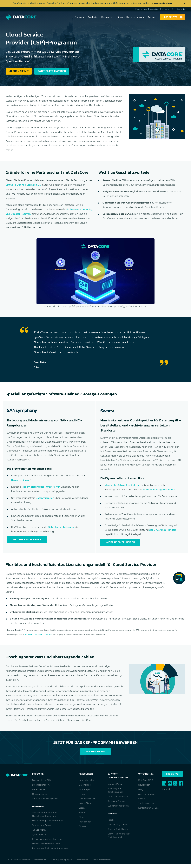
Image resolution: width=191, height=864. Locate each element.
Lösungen (79, 17)
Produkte (92, 17)
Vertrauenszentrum (102, 859)
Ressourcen (107, 17)
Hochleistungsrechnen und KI (46, 843)
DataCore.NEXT (145, 780)
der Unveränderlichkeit (162, 530)
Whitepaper (84, 789)
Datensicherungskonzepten (159, 489)
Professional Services (118, 796)
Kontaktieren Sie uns (148, 808)
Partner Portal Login (118, 829)
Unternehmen (141, 9)
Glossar (82, 826)
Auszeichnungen (146, 794)
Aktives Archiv (39, 830)
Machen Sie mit (95, 751)
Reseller (111, 820)
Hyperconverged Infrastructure (47, 820)
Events (82, 812)
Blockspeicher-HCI (41, 785)
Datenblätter (85, 785)
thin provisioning (20, 480)
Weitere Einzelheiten (26, 539)
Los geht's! (172, 774)
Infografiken (85, 803)
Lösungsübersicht (87, 798)
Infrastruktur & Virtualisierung (47, 839)
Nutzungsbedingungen (61, 859)
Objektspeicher (39, 794)
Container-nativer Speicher (45, 798)
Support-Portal (115, 784)
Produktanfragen (116, 801)
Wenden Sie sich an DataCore (38, 635)
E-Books (83, 794)
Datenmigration (45, 498)
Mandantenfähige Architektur (122, 485)
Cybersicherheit (39, 834)
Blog (81, 817)
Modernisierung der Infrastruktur (41, 487)
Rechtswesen (82, 859)
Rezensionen (85, 821)
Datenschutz (40, 859)
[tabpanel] (95, 350)
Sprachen (166, 9)
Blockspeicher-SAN (41, 780)
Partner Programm (117, 824)
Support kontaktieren (118, 806)
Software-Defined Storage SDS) (24, 185)
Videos (82, 808)
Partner (152, 17)
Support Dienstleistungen (130, 17)
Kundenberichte (87, 780)
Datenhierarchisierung (61, 527)
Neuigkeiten (144, 785)
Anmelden (154, 9)
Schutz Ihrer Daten (41, 825)
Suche (179, 9)
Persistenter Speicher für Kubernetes (50, 848)
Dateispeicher (39, 789)
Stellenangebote (146, 803)
